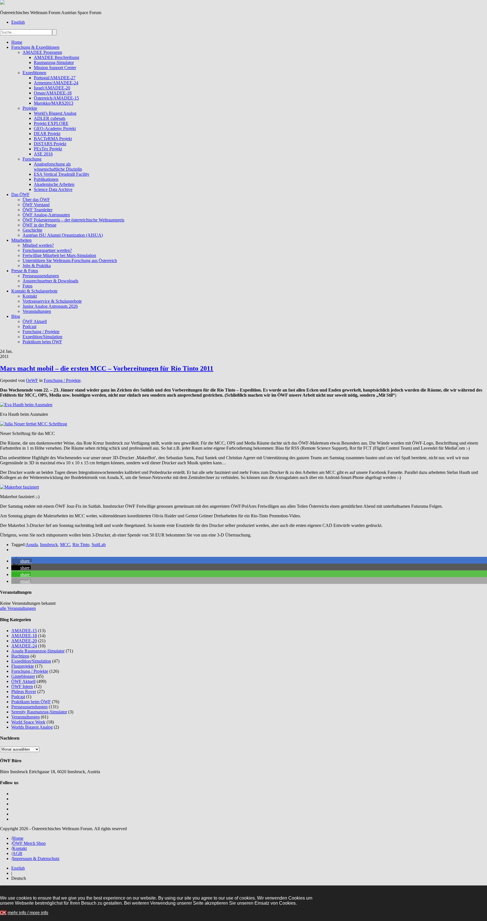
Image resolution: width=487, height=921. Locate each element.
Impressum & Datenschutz (35, 858)
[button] (21, 561)
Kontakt (30, 296)
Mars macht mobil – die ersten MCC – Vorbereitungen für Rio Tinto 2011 (106, 368)
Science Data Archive (53, 189)
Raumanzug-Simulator (54, 62)
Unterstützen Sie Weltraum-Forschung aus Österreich (70, 260)
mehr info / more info (28, 912)
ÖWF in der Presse (39, 225)
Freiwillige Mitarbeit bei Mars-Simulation (59, 255)
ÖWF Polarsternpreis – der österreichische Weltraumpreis (73, 219)
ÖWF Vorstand (36, 204)
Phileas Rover (23, 691)
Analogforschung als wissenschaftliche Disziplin (58, 167)
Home (16, 42)
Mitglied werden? (38, 245)
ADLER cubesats (49, 118)
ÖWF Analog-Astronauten (46, 214)
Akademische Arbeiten (54, 184)
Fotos (27, 285)
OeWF (32, 380)
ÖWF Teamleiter (37, 209)
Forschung (32, 159)
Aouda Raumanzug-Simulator (38, 651)
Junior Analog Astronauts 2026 (50, 306)
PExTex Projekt (48, 148)
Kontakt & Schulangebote (34, 291)
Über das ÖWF (36, 199)
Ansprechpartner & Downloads (50, 280)
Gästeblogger (23, 676)
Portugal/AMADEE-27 (55, 77)
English (18, 22)
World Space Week (28, 722)
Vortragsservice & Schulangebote (52, 301)
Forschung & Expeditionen (35, 47)
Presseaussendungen (41, 275)
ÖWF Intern (22, 686)
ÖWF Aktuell (35, 321)
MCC (65, 544)
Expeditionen (34, 72)
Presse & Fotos (24, 270)
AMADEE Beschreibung (56, 57)
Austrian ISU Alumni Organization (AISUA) (63, 235)
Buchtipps (20, 656)
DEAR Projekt (47, 133)
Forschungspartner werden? (47, 250)
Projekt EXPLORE (51, 123)
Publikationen (46, 179)
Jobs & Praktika (37, 265)
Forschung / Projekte (41, 331)
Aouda (32, 544)
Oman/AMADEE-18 (53, 93)
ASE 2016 (43, 153)
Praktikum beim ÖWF (42, 341)
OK (3, 912)
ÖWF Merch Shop (29, 843)
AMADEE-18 (24, 635)
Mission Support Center (55, 67)
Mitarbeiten (21, 240)
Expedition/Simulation (42, 336)
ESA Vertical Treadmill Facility (61, 174)
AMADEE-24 (24, 645)
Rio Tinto (80, 544)
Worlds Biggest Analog (32, 727)
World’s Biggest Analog (55, 113)
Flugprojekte (22, 666)
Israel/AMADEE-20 (52, 87)
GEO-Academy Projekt (55, 128)
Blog (15, 316)
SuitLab (99, 544)
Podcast (29, 326)
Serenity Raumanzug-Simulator (39, 711)
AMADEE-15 (24, 630)
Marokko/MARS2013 (53, 103)
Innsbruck (49, 544)
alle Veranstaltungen (18, 608)
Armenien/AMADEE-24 (56, 82)
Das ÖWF (20, 194)
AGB (17, 853)
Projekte (30, 108)
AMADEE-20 (24, 640)
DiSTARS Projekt (50, 143)
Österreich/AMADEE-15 (56, 98)
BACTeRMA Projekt (53, 138)
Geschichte (32, 230)
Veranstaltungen (37, 311)
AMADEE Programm (42, 52)
